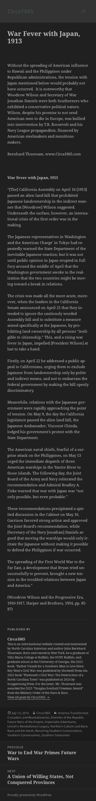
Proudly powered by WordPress (29, 795)
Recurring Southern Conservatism (58, 731)
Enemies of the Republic (67, 717)
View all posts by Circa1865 (26, 697)
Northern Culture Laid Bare (69, 726)
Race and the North (20, 731)
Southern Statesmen (56, 735)
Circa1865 (20, 11)
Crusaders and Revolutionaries (28, 717)
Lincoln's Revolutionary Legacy (28, 726)
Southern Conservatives (23, 735)
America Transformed (73, 713)
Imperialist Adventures (60, 722)
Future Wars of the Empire (25, 722)
